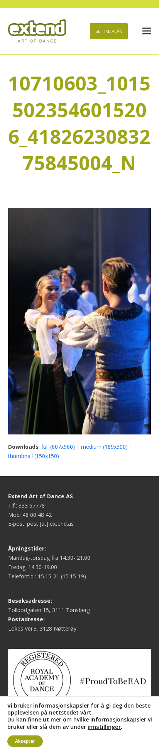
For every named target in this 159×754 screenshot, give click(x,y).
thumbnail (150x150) (33, 456)
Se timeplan (108, 31)
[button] (146, 31)
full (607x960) (58, 446)
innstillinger (104, 726)
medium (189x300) (104, 446)
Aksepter (25, 741)
